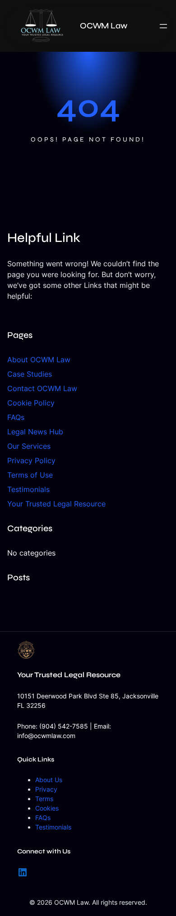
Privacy (46, 789)
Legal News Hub (35, 431)
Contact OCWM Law (42, 388)
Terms (44, 798)
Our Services (29, 446)
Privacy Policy (31, 460)
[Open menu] (163, 26)
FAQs (15, 417)
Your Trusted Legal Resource (56, 503)
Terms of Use (30, 474)
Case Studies (29, 373)
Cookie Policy (31, 402)
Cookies (47, 808)
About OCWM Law (38, 359)
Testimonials (28, 489)
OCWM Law (103, 26)
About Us (48, 780)
